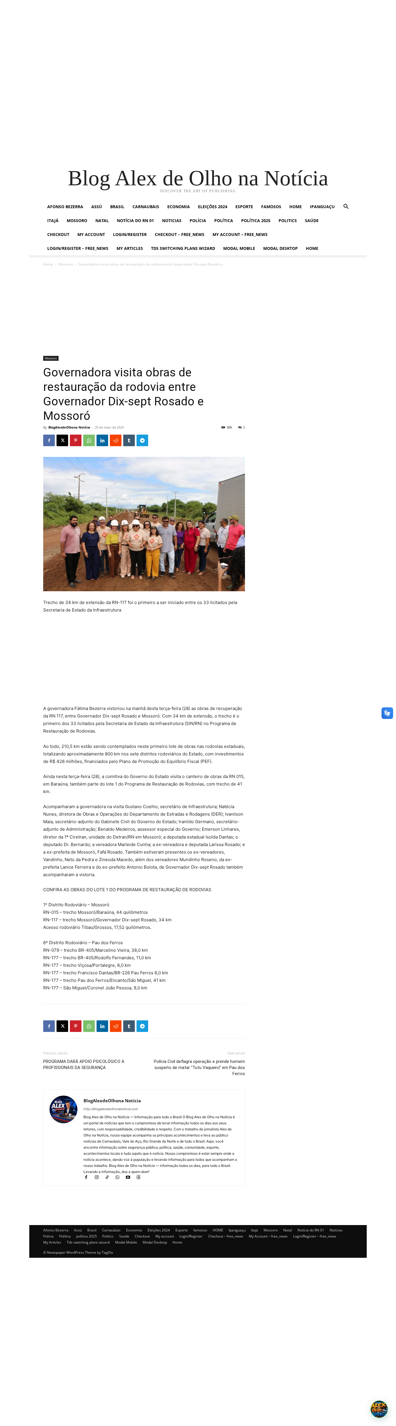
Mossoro (77, 220)
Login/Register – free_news (77, 248)
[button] (346, 207)
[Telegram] (142, 440)
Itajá (53, 220)
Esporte (244, 206)
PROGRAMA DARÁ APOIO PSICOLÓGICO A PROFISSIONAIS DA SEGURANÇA (83, 1064)
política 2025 (255, 220)
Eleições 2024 (212, 206)
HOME (295, 206)
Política (223, 220)
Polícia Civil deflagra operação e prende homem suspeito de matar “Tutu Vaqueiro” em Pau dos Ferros (199, 1067)
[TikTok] (109, 1178)
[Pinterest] (75, 440)
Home (312, 248)
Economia (178, 206)
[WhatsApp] (89, 440)
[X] (62, 440)
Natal (102, 220)
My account (91, 234)
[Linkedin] (102, 440)
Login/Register (130, 234)
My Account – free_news (240, 234)
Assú (96, 206)
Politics (288, 220)
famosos (271, 206)
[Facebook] (49, 440)
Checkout (58, 234)
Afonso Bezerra (65, 206)
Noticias (171, 220)
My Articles (130, 248)
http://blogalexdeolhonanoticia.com (110, 1109)
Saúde (312, 220)
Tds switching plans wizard (183, 248)
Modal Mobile (239, 248)
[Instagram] (99, 1178)
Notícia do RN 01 (135, 220)
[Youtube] (130, 1178)
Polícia (198, 220)
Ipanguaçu (322, 206)
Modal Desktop (280, 248)
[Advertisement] (174, 40)
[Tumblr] (129, 440)
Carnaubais (145, 206)
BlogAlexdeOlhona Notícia (69, 427)
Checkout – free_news (179, 234)
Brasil (117, 206)
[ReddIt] (115, 440)
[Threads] (140, 1178)
